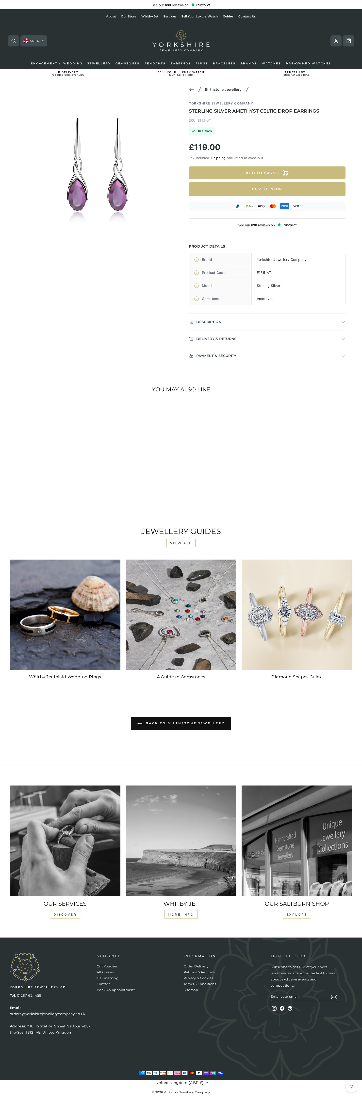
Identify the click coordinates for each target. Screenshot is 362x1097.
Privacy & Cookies (198, 978)
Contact (103, 984)
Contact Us (247, 16)
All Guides (105, 972)
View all (181, 543)
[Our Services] (65, 841)
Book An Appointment (116, 990)
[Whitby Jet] (181, 841)
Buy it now (267, 189)
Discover (65, 914)
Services (169, 16)
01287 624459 (29, 995)
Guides (228, 16)
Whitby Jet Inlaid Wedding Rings (65, 676)
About (111, 16)
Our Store (128, 16)
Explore (297, 914)
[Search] (13, 40)
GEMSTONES (127, 63)
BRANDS (249, 63)
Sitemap (191, 990)
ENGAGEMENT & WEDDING (56, 63)
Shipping (218, 158)
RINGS (202, 63)
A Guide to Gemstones (181, 676)
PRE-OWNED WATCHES (308, 63)
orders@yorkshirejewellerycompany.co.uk (47, 1014)
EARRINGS (181, 63)
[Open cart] (348, 40)
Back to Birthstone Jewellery (184, 723)
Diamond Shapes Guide (297, 676)
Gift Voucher (107, 966)
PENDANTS (155, 63)
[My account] (336, 40)
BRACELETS (224, 63)
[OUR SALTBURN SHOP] (297, 841)
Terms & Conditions (200, 984)
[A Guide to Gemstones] (181, 615)
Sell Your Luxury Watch (199, 16)
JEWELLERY (99, 63)
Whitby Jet (150, 16)
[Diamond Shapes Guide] (297, 615)
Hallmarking (107, 978)
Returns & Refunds (199, 972)
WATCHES (271, 63)
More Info (181, 914)
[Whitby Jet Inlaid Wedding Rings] (65, 615)
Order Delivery (196, 966)
